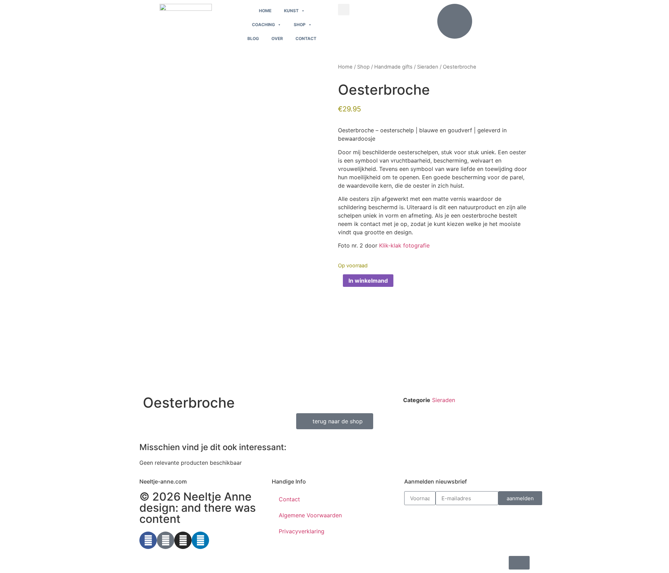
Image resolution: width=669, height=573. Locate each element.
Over (277, 38)
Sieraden (427, 67)
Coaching (263, 24)
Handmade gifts (393, 67)
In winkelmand (368, 280)
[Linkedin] (200, 540)
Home (265, 10)
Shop (300, 24)
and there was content (197, 513)
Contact (305, 38)
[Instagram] (183, 540)
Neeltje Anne (217, 496)
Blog (253, 38)
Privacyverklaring (301, 531)
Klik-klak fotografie (404, 245)
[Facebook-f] (148, 540)
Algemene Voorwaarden (310, 515)
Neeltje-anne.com (163, 481)
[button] (343, 9)
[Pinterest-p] (165, 540)
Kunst (291, 10)
